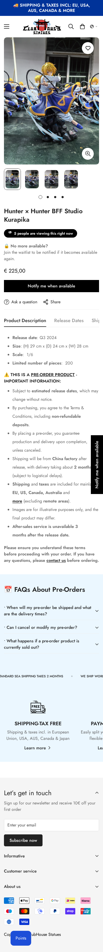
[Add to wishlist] (88, 48)
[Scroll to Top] (93, 924)
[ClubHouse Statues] (42, 26)
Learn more (35, 748)
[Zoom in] (88, 154)
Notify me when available (51, 286)
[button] (82, 26)
